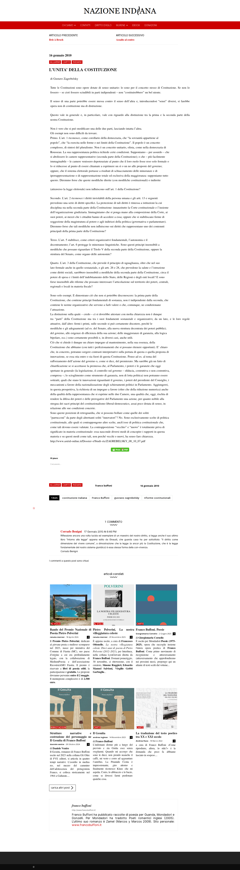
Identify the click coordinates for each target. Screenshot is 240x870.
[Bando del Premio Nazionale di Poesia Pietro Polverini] (70, 605)
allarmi (55, 61)
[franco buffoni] (60, 815)
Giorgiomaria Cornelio (146, 633)
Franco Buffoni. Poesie (150, 629)
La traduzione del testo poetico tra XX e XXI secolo (156, 735)
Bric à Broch (56, 39)
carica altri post (60, 787)
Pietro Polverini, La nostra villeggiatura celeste (113, 631)
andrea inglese (100, 737)
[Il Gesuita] (113, 708)
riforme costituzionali (157, 497)
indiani (77, 61)
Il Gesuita (99, 733)
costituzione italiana (74, 497)
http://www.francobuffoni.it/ (84, 810)
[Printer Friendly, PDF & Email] (120, 451)
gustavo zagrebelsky (126, 497)
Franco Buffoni (100, 497)
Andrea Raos (142, 741)
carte (66, 61)
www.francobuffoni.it (87, 825)
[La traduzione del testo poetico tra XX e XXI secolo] (156, 708)
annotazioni (58, 727)
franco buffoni (103, 485)
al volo (56, 624)
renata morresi (57, 637)
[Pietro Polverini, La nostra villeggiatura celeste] (113, 605)
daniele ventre (57, 744)
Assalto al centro (125, 39)
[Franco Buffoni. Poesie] (156, 605)
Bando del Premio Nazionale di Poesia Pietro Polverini (70, 631)
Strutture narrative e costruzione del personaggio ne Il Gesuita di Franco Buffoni (70, 736)
